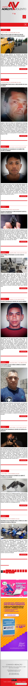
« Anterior (8, 570)
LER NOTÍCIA (23, 69)
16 (6, 572)
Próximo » (12, 572)
